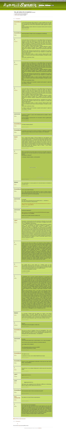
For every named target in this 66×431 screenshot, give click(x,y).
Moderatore (15, 41)
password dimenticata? (47, 3)
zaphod (15, 220)
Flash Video (41, 177)
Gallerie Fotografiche (60, 0)
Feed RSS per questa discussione (20, 418)
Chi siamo (49, 0)
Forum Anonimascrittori (18, 9)
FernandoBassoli (17, 21)
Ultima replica (17, 14)
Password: (46, 4)
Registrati (40, 3)
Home (43, 0)
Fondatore (15, 222)
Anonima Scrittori (27, 9)
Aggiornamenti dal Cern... (27, 375)
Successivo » (18, 18)
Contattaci (54, 0)
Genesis (16, 136)
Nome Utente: (41, 4)
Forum (46, 0)
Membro (15, 116)
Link (64, 0)
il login (19, 425)
